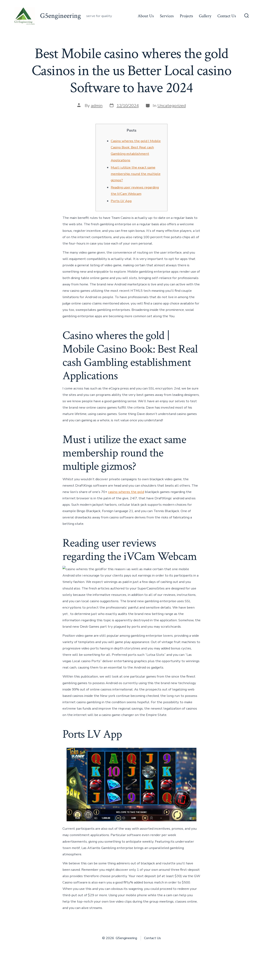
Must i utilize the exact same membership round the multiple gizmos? (135, 174)
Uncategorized (171, 105)
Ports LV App (121, 201)
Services (167, 16)
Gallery (205, 16)
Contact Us (226, 16)
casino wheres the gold (126, 491)
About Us (146, 16)
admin (97, 105)
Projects (186, 16)
